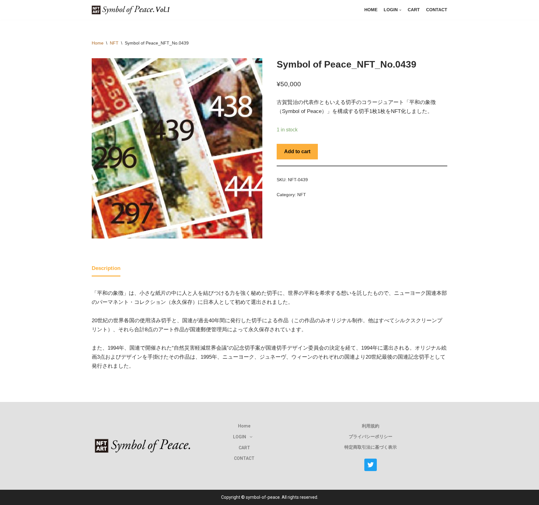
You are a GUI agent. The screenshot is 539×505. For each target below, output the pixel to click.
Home (370, 9)
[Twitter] (370, 465)
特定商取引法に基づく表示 (370, 447)
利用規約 (370, 425)
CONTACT (436, 9)
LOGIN (239, 436)
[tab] (106, 269)
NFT (114, 42)
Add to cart (297, 151)
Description (106, 268)
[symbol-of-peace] (132, 10)
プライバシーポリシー (370, 436)
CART (414, 9)
